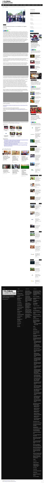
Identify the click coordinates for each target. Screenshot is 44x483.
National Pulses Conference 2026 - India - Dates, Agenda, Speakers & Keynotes (37, 386)
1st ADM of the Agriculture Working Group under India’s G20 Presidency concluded (6, 158)
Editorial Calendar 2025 (36, 331)
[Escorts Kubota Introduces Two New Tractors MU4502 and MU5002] (32, 67)
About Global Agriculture (36, 310)
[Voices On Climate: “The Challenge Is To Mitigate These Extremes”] (32, 165)
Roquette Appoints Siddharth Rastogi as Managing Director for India (38, 185)
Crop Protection (19, 302)
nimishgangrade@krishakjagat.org (21, 109)
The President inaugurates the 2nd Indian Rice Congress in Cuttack (6, 171)
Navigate (34, 459)
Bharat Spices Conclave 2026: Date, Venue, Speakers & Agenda (37, 350)
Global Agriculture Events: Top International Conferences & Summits (37, 339)
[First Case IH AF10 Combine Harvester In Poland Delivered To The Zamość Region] (36, 38)
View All (40, 175)
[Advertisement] (15, 47)
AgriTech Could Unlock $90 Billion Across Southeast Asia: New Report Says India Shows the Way (38, 141)
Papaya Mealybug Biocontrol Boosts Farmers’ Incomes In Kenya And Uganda (37, 269)
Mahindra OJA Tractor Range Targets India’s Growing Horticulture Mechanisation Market (37, 62)
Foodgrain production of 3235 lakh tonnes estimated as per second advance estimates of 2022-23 (15, 159)
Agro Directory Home (36, 318)
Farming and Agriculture (20, 307)
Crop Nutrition (19, 300)
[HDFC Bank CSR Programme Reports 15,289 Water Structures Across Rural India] (32, 221)
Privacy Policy (35, 469)
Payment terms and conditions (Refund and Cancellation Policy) (36, 465)
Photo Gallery (35, 467)
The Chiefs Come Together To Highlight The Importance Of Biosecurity (38, 275)
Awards (34, 326)
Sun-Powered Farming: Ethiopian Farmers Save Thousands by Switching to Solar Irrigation (38, 207)
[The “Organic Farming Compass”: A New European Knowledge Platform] (32, 171)
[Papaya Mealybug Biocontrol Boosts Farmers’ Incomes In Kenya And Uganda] (32, 270)
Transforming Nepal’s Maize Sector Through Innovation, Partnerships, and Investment (35, 117)
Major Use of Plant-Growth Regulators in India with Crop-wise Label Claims (37, 456)
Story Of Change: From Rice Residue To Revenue (38, 97)
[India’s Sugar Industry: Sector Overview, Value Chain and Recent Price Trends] (32, 242)
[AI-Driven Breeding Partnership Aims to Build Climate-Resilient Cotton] (32, 94)
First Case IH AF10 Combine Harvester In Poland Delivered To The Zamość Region (35, 45)
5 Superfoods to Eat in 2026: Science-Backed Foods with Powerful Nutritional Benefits (38, 198)
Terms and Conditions (36, 476)
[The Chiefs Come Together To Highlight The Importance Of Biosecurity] (32, 276)
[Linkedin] (6, 30)
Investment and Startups (33, 114)
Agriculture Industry (20, 293)
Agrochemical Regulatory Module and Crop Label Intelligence (36, 321)
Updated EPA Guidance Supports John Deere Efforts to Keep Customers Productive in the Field (38, 57)
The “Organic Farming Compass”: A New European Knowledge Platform (38, 170)
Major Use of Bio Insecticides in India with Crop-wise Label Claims (37, 438)
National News (19, 321)
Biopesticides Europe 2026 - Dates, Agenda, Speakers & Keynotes (37, 363)
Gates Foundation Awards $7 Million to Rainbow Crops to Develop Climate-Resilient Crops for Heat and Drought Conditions (38, 135)
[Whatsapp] (7, 30)
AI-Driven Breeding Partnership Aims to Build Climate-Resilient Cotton (38, 93)
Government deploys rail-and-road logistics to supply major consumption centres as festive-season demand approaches (38, 248)
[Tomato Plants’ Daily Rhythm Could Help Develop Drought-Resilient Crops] (32, 102)
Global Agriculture (19, 311)
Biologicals (18, 296)
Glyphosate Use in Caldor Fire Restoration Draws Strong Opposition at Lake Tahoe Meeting (38, 150)
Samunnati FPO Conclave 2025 (37, 470)
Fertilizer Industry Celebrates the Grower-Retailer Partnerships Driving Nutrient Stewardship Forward (28, 305)
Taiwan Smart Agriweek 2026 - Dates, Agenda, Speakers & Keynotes (37, 393)
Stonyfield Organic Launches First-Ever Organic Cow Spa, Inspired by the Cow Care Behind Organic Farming (28, 298)
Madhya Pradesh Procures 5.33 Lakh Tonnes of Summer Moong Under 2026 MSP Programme (37, 235)
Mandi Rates (18, 317)
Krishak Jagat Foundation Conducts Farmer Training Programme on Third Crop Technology (37, 214)
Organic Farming (9, 29)
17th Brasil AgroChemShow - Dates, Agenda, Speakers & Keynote (37, 342)
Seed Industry (19, 323)
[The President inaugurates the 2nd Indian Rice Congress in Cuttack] (6, 164)
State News (18, 326)
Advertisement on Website (36, 314)
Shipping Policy (35, 472)
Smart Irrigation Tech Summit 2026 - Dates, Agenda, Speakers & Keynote (38, 390)
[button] (10, 5)
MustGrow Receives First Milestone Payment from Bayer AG (37, 281)
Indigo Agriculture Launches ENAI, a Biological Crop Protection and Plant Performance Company (38, 263)
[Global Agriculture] (3, 5)
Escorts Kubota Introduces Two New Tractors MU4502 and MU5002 (37, 67)
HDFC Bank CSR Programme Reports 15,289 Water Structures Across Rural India (38, 220)
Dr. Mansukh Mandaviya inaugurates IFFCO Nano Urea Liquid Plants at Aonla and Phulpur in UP (25, 158)
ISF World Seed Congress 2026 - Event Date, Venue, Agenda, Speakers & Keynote (37, 376)
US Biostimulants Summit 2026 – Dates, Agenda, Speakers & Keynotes (37, 397)
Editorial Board (35, 329)
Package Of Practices (36, 462)
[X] (5, 30)
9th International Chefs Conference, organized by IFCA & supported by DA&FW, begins (15, 171)
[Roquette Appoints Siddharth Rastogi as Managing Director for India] (32, 186)
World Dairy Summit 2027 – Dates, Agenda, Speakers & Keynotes (37, 400)
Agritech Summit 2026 (37, 348)
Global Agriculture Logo (36, 421)
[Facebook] (3, 30)
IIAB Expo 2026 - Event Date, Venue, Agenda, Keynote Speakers (37, 367)
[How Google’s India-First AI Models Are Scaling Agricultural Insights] (32, 255)
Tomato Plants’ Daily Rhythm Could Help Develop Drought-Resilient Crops (37, 101)
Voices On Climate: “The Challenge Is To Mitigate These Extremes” (37, 164)
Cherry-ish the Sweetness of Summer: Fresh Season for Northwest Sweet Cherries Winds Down (38, 179)
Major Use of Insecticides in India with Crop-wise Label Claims (36, 450)
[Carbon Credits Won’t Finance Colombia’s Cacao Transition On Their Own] (36, 76)
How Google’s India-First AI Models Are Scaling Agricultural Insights (37, 254)
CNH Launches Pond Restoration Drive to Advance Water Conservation (37, 226)
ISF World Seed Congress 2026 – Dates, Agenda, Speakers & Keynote (37, 379)
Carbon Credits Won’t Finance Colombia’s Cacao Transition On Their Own (36, 83)
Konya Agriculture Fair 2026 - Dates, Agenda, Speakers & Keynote (37, 383)
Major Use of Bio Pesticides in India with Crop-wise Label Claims (37, 442)
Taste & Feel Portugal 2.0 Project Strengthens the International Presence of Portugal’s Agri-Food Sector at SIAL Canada (38, 192)
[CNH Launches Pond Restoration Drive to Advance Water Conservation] (32, 227)
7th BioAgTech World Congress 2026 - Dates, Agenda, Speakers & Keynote (37, 345)
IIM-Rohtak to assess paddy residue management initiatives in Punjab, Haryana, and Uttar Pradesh (25, 172)
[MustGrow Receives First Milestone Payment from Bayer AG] (32, 282)
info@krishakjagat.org (13, 109)
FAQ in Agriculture (19, 305)
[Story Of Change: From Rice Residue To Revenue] (32, 97)
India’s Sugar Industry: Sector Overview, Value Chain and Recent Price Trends (38, 241)
